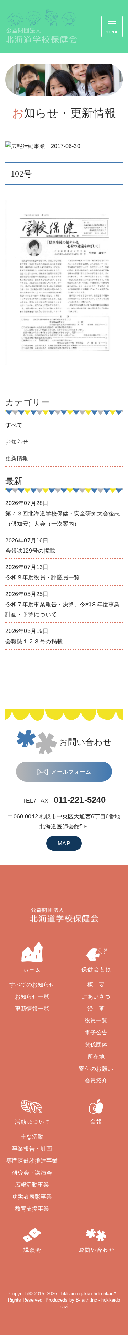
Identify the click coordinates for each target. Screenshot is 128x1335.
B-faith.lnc (86, 1300)
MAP (64, 844)
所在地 (96, 1057)
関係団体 (96, 1045)
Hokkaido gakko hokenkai (85, 1293)
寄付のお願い (96, 1069)
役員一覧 (96, 1020)
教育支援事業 (32, 1209)
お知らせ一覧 (32, 997)
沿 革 (96, 1009)
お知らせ (16, 442)
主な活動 (32, 1137)
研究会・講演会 (32, 1173)
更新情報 (16, 458)
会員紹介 (96, 1080)
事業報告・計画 (32, 1149)
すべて (13, 425)
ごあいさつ (96, 997)
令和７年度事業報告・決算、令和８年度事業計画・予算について (62, 604)
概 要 (96, 985)
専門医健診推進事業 (32, 1161)
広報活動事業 (32, 1185)
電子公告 (96, 1032)
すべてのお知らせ (32, 985)
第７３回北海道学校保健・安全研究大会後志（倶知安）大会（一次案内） (62, 513)
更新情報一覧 (32, 1009)
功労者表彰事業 (32, 1197)
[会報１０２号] (64, 282)
